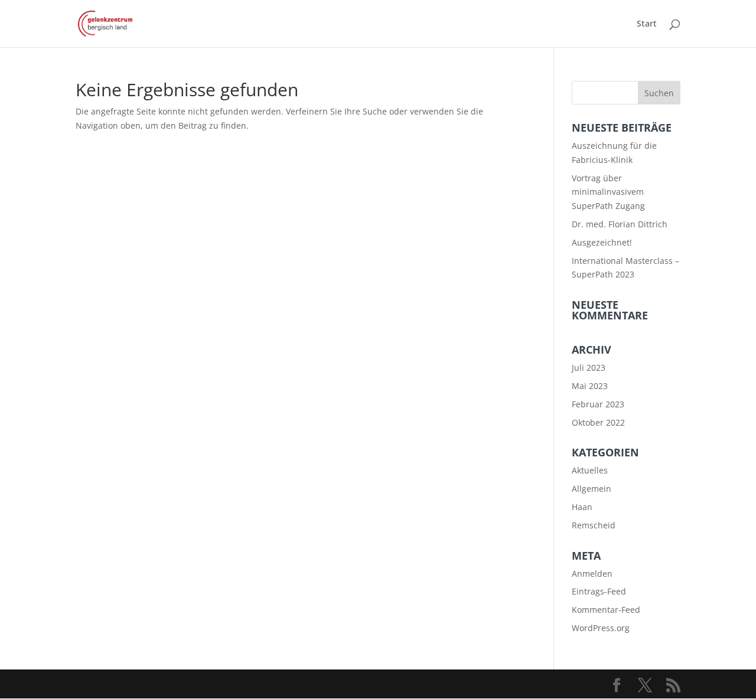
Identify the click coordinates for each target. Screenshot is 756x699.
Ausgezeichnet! (602, 242)
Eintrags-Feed (599, 591)
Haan (582, 506)
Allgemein (591, 488)
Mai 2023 (590, 385)
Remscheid (593, 525)
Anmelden (592, 573)
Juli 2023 (588, 367)
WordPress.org (601, 627)
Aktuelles (590, 470)
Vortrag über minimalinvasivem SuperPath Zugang (608, 192)
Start (647, 24)
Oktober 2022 (598, 422)
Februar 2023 (598, 404)
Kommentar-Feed (606, 609)
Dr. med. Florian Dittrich (619, 224)
